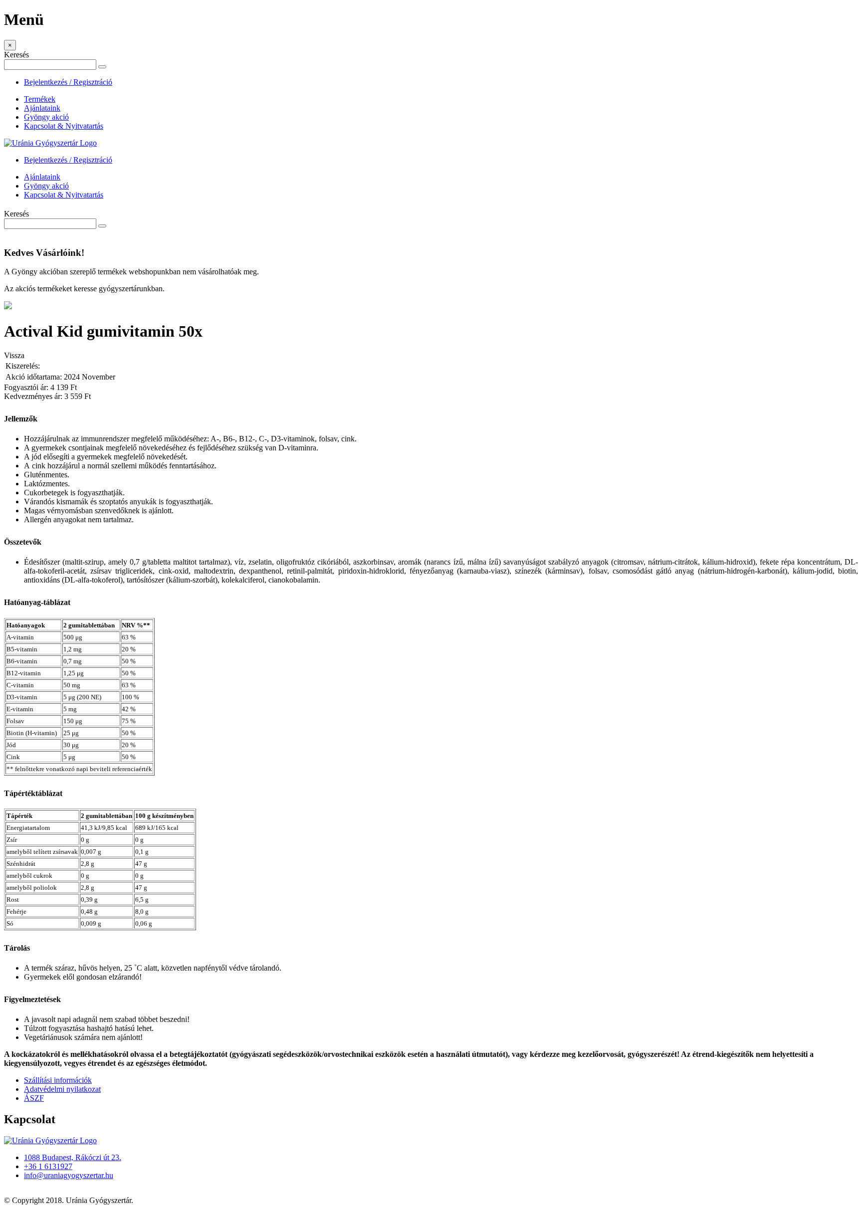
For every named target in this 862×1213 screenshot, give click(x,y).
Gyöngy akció (46, 117)
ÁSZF (34, 1098)
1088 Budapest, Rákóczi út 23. (72, 1157)
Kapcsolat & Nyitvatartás (63, 126)
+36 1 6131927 (48, 1166)
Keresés (16, 54)
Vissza (14, 355)
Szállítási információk (58, 1080)
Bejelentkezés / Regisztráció (68, 82)
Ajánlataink (42, 108)
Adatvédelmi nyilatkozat (62, 1089)
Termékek (39, 99)
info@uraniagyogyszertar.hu (68, 1175)
